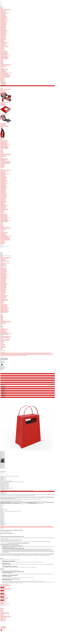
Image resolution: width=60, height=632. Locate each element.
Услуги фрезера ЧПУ (3, 72)
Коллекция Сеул (2, 36)
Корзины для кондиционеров (5, 54)
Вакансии (1, 61)
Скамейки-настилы (3, 51)
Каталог (1, 8)
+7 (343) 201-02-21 (3, 83)
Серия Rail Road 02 (3, 178)
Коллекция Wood (3, 18)
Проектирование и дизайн (4, 74)
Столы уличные (2, 45)
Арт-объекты (2, 48)
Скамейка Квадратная (3, 598)
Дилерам (1, 63)
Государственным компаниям (5, 64)
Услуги (1, 67)
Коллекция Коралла (3, 31)
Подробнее (2, 587)
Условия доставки (3, 620)
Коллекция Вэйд (3, 26)
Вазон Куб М (2, 592)
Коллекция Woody (3, 19)
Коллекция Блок (3, 21)
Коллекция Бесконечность (4, 20)
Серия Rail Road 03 (3, 179)
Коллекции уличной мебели (4, 13)
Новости (1, 60)
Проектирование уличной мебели (5, 75)
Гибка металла (2, 70)
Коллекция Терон (3, 39)
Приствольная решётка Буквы (5, 585)
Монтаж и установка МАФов (4, 76)
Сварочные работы (3, 71)
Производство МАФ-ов (4, 158)
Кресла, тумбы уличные (4, 50)
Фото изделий (2, 80)
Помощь (1, 619)
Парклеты (1, 47)
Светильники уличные (3, 53)
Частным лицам (2, 65)
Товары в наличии (3, 12)
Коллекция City (2, 14)
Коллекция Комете (3, 30)
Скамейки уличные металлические (5, 9)
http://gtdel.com (10, 582)
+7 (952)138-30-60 (3, 84)
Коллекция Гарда (3, 27)
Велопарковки (2, 41)
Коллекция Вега (2, 25)
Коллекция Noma (3, 103)
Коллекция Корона (3, 32)
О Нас (1, 59)
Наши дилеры (2, 77)
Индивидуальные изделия (4, 147)
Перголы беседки (3, 42)
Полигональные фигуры (4, 58)
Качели (1, 139)
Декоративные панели (4, 143)
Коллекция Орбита (3, 35)
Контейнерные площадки (4, 46)
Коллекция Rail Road (3, 16)
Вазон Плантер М (3, 595)
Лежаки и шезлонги (3, 43)
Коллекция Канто (3, 29)
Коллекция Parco (3, 15)
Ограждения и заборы (3, 56)
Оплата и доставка (3, 66)
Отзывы (1, 150)
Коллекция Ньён (3, 34)
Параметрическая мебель (4, 57)
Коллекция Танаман (3, 38)
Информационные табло (4, 125)
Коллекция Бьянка (3, 22)
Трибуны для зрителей (4, 52)
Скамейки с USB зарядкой (4, 10)
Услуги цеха (2, 68)
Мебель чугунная (3, 44)
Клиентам (1, 62)
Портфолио (2, 78)
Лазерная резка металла (4, 73)
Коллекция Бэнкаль (3, 23)
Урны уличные (2, 90)
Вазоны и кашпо (3, 11)
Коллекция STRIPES (3, 17)
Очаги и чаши (2, 49)
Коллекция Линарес (3, 33)
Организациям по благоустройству (5, 154)
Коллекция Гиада (3, 28)
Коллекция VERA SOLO (4, 181)
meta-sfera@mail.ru (3, 82)
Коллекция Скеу (2, 37)
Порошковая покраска (4, 69)
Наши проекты (2, 79)
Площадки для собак (3, 55)
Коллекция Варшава (3, 24)
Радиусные (2, 40)
